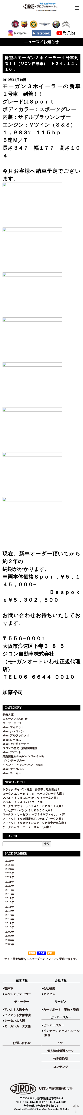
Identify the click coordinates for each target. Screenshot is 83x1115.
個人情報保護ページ (60, 1051)
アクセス (49, 994)
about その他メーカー (16, 743)
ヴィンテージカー (14, 760)
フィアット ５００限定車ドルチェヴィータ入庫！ (33, 818)
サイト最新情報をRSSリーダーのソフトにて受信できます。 (41, 958)
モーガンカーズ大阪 (17, 1026)
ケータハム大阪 (14, 1020)
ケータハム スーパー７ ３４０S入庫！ (27, 827)
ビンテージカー (53, 1025)
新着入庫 (8, 714)
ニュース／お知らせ (15, 718)
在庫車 (8, 988)
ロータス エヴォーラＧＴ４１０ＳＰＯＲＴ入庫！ (33, 806)
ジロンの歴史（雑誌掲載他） (21, 748)
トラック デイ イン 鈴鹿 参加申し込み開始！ (31, 789)
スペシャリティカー (17, 994)
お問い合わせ (22, 1043)
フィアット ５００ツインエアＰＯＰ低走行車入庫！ (35, 822)
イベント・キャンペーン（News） (24, 764)
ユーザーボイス (12, 723)
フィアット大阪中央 (17, 1015)
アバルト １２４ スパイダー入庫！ (24, 802)
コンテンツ (60, 1066)
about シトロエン (13, 731)
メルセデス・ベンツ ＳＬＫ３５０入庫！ (28, 810)
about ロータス (12, 739)
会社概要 (49, 988)
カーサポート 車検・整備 (61, 1009)
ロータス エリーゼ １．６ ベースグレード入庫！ (34, 793)
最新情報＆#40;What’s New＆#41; (23, 756)
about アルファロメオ (16, 735)
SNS (60, 1043)
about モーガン (12, 773)
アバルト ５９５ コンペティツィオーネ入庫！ (31, 797)
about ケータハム (13, 768)
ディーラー (21, 1001)
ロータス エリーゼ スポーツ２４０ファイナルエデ (34, 814)
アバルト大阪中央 (16, 1009)
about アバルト (12, 752)
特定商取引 (60, 1058)
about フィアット (13, 727)
